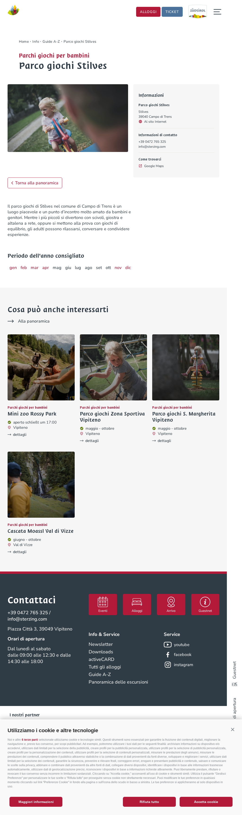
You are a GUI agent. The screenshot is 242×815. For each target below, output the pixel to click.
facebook (182, 654)
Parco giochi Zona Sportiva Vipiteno (112, 417)
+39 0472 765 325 (152, 141)
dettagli (19, 434)
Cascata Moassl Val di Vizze (40, 531)
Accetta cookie (206, 802)
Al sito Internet (155, 121)
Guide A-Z (100, 674)
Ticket (172, 11)
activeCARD (101, 659)
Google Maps (154, 166)
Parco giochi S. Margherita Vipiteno (184, 417)
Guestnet (234, 670)
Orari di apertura (234, 713)
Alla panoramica (34, 321)
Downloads (101, 652)
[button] (232, 729)
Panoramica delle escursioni (118, 682)
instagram (183, 665)
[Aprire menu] (217, 12)
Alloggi (148, 11)
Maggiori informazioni (36, 802)
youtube (182, 644)
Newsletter (101, 644)
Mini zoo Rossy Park (32, 414)
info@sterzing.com (152, 146)
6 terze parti (30, 739)
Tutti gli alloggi (105, 667)
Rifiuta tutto (149, 802)
